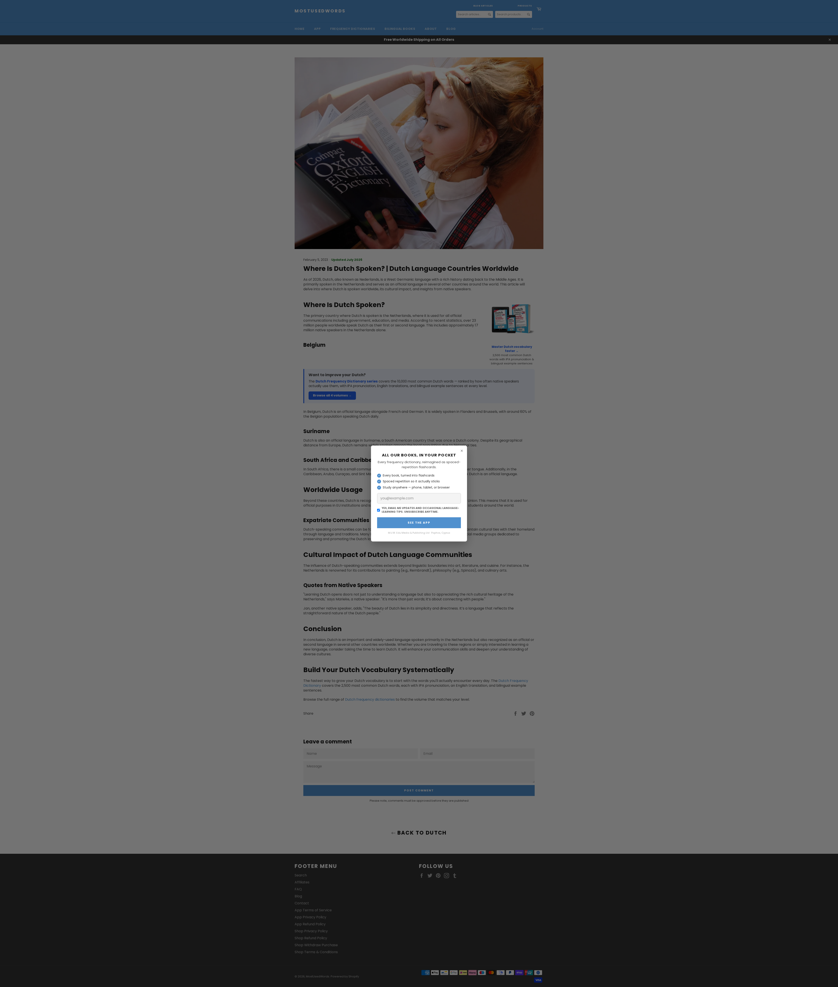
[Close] (462, 451)
